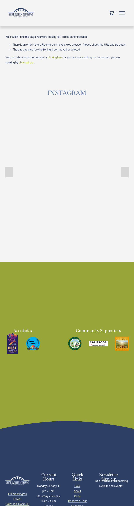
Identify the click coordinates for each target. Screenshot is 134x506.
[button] (9, 172)
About (77, 491)
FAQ (77, 486)
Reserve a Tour (77, 501)
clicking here (55, 57)
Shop (77, 496)
